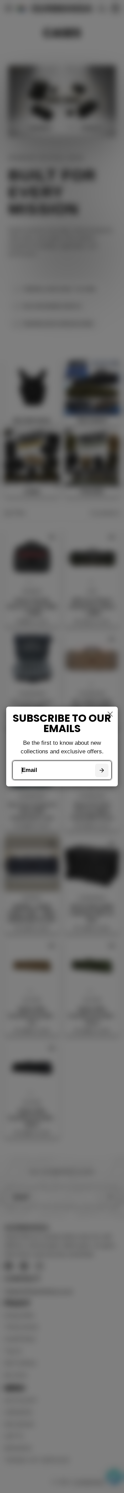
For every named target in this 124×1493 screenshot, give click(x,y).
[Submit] (101, 770)
